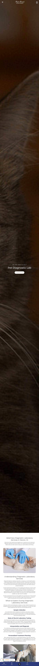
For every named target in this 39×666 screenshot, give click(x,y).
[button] (2, 2)
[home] (19, 2)
